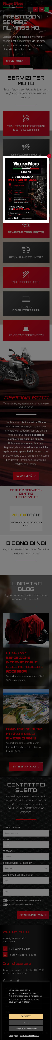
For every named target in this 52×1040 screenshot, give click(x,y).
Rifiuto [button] (26, 1023)
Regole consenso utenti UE (29, 1036)
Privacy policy (13, 1036)
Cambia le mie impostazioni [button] (26, 1029)
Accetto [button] (26, 1016)
